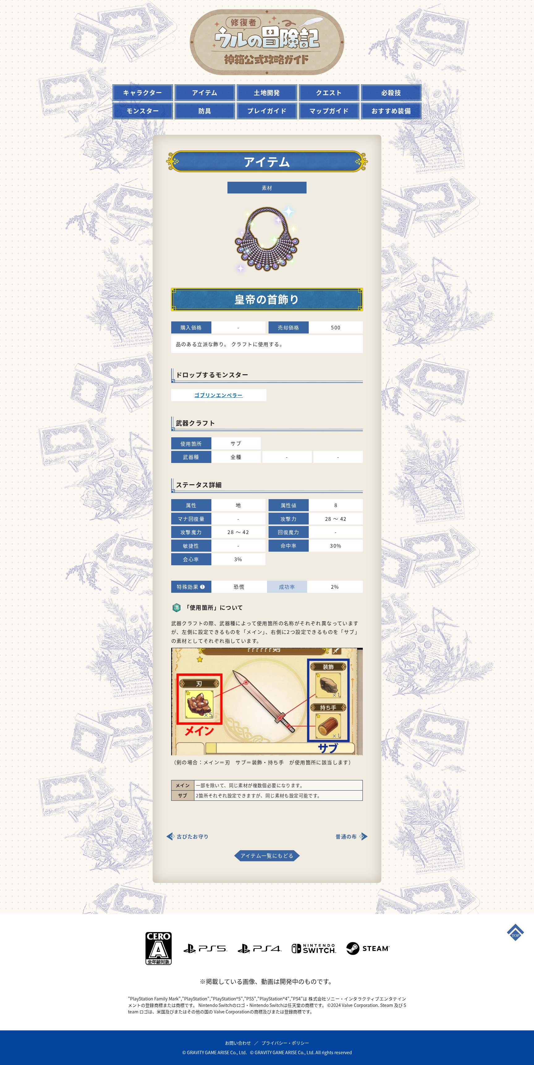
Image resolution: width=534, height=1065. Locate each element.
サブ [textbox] (183, 795)
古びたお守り (193, 836)
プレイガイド (267, 110)
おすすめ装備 (391, 110)
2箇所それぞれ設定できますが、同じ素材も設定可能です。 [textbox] (259, 795)
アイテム (205, 92)
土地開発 (267, 92)
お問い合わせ (238, 1043)
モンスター (142, 110)
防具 (205, 110)
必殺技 (391, 92)
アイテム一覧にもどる (267, 855)
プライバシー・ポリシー (285, 1043)
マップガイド (329, 110)
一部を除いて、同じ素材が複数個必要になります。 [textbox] (250, 785)
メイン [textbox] (183, 785)
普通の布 (346, 836)
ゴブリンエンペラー (218, 395)
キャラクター (142, 92)
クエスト (329, 92)
